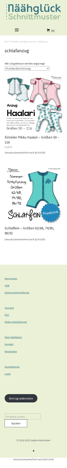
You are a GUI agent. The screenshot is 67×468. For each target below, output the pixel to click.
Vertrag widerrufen (21, 398)
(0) (53, 31)
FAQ (7, 315)
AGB (7, 285)
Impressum (11, 278)
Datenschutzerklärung (17, 292)
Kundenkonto (12, 366)
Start (7, 41)
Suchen (15, 423)
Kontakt (9, 344)
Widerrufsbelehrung (16, 322)
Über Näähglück (13, 337)
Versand (9, 308)
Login (8, 373)
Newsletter (11, 351)
